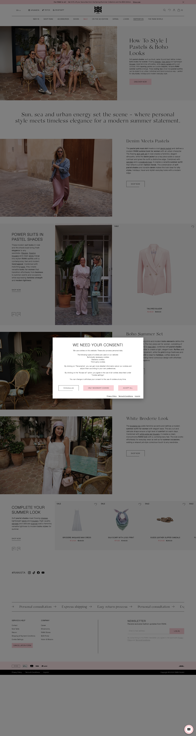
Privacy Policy (112, 396)
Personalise (68, 388)
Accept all (127, 388)
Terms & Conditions (126, 396)
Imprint (137, 396)
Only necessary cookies (98, 388)
